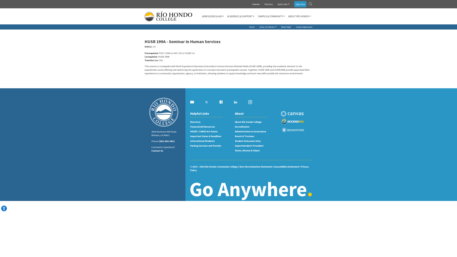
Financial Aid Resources (202, 126)
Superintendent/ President (249, 145)
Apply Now (300, 4)
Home (252, 27)
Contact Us (157, 150)
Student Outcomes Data (248, 140)
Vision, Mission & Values (247, 150)
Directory (269, 4)
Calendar (256, 4)
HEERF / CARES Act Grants (204, 131)
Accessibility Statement (286, 166)
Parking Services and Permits (205, 145)
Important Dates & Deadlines (205, 136)
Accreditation (242, 126)
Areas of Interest (267, 27)
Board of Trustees (244, 136)
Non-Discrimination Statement (255, 166)
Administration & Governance (250, 131)
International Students (202, 140)
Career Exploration (304, 27)
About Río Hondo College (248, 121)
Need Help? (286, 27)
